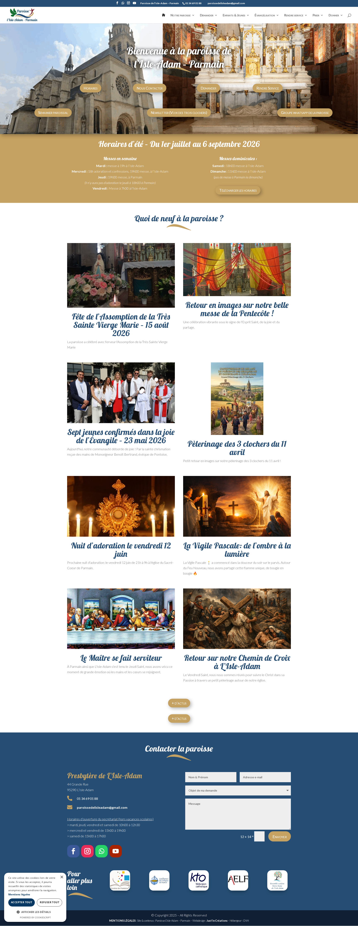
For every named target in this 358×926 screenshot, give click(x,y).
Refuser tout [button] (49, 902)
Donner (334, 15)
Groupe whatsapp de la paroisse (305, 112)
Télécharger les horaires (238, 190)
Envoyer (279, 836)
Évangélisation (265, 15)
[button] (35, 912)
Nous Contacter (150, 88)
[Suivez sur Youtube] (115, 851)
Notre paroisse (181, 15)
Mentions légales (19, 894)
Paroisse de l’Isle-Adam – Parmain (159, 3)
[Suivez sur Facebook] (73, 851)
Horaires (90, 88)
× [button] (61, 877)
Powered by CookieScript (35, 917)
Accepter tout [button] (21, 902)
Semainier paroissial (53, 112)
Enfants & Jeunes (234, 15)
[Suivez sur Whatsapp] (101, 851)
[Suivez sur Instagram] (87, 851)
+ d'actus (179, 703)
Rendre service (293, 15)
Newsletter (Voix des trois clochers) (179, 112)
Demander (206, 15)
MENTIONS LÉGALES (122, 920)
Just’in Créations (217, 920)
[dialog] (35, 897)
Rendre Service (267, 88)
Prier (316, 15)
